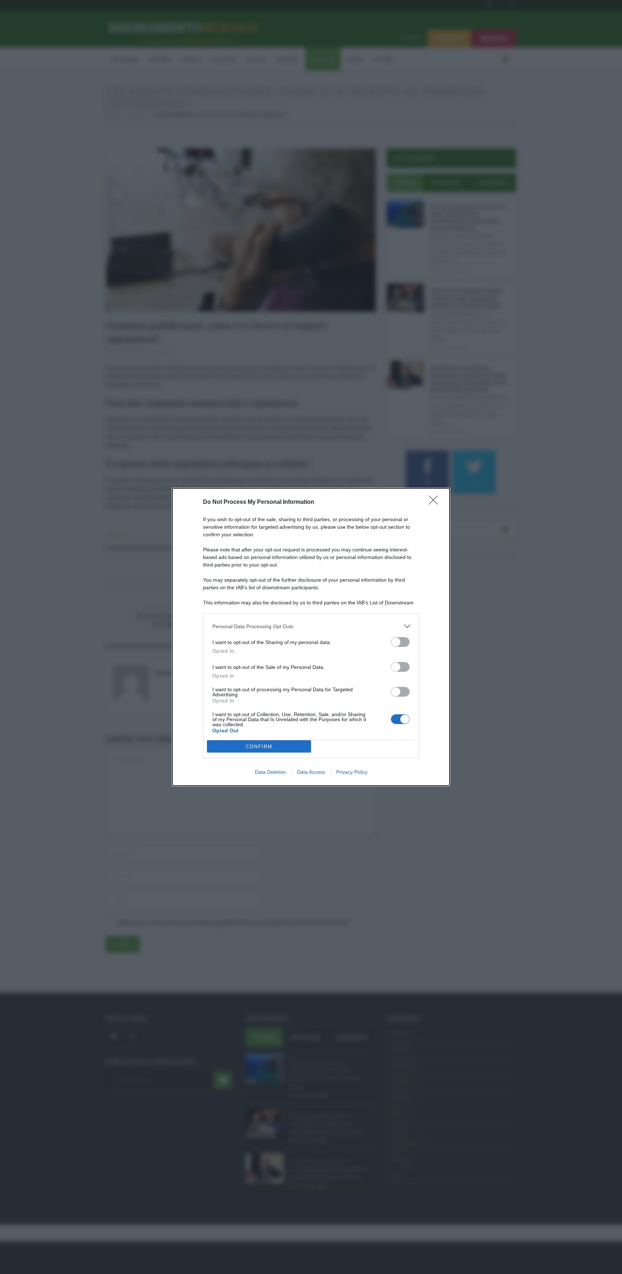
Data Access (311, 772)
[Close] (435, 502)
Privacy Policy (352, 772)
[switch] (400, 642)
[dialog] (311, 637)
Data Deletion (270, 772)
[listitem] (311, 626)
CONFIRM (259, 746)
